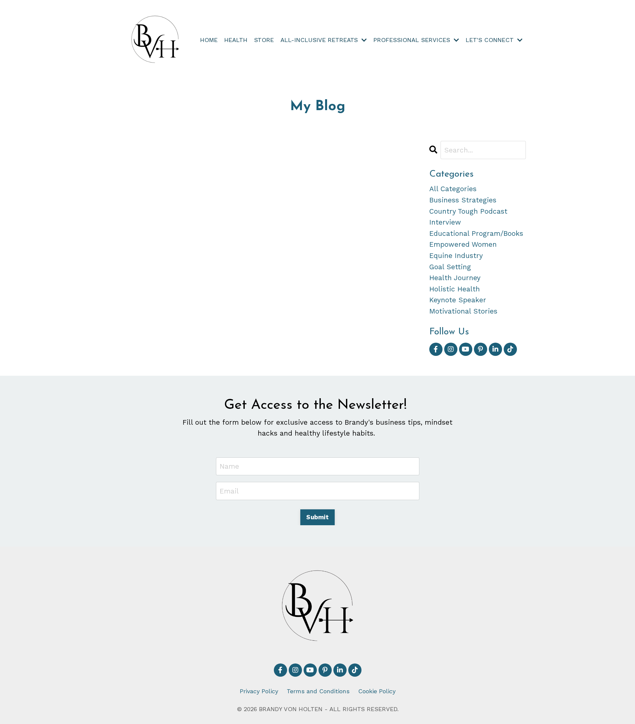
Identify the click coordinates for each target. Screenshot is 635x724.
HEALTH (235, 39)
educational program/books (476, 233)
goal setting (450, 267)
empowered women (463, 244)
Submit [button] (317, 517)
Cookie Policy (377, 691)
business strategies (462, 200)
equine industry (456, 255)
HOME (209, 39)
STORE (264, 39)
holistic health (454, 289)
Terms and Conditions (318, 691)
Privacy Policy (259, 691)
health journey (455, 278)
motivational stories (463, 311)
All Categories (453, 189)
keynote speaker (457, 300)
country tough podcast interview (468, 217)
